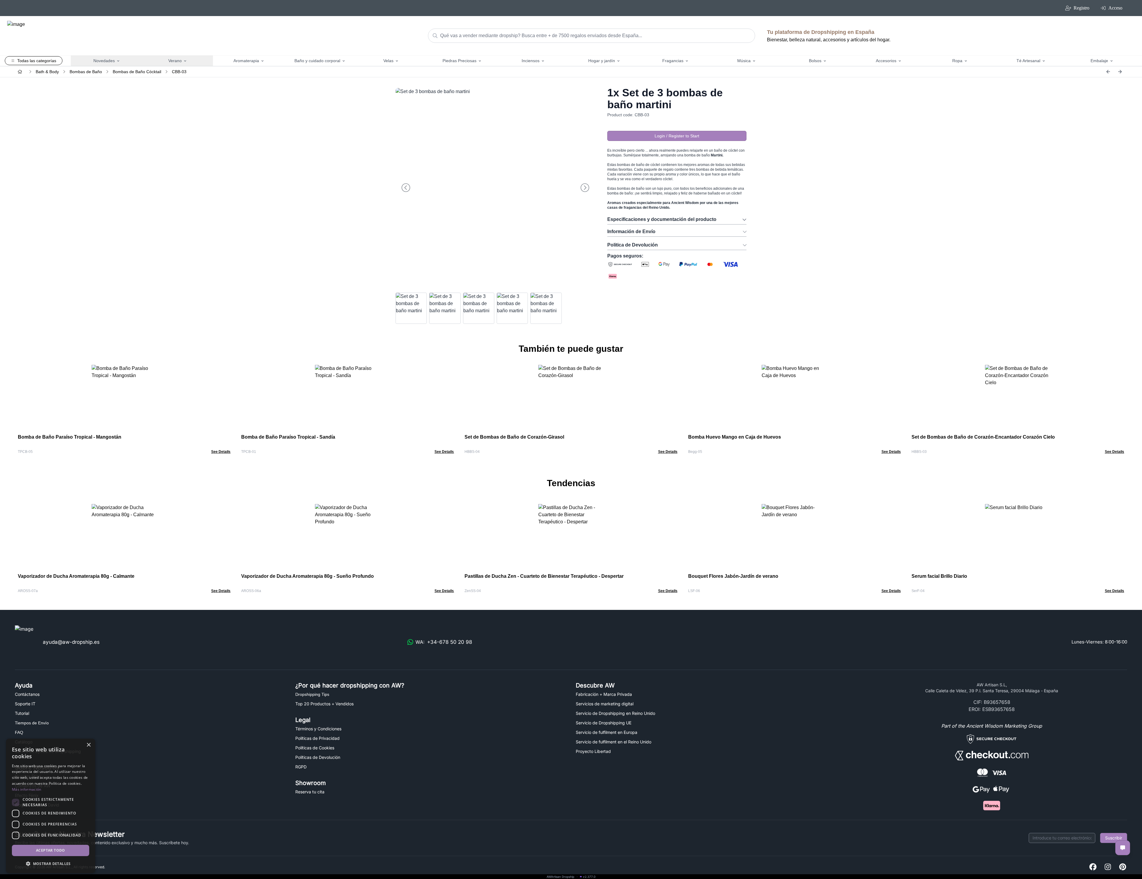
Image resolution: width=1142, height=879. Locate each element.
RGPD (301, 766)
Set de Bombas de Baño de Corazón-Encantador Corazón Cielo (983, 437)
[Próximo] (1120, 72)
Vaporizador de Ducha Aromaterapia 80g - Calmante (76, 576)
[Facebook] (1092, 867)
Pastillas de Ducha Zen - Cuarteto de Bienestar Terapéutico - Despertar (544, 576)
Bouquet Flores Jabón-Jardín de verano (733, 576)
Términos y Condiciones (318, 728)
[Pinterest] (1122, 867)
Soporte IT (25, 703)
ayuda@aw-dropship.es (71, 642)
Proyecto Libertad (593, 751)
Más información (26, 789)
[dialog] (50, 806)
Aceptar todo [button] (50, 850)
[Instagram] (1107, 867)
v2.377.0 (589, 876)
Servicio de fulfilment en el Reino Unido (613, 741)
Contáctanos (27, 694)
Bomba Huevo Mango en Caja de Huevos (734, 437)
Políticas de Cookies (314, 747)
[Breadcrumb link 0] (20, 72)
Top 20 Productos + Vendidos (324, 703)
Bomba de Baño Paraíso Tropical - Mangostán (69, 437)
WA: (443, 642)
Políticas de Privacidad (317, 738)
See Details (220, 452)
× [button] (88, 745)
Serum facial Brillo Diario (939, 576)
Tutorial (22, 713)
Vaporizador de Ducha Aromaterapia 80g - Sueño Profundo (307, 576)
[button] (50, 863)
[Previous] (1108, 72)
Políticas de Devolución (317, 757)
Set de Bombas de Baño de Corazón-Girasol (514, 437)
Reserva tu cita (309, 791)
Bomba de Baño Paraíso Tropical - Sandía (288, 437)
